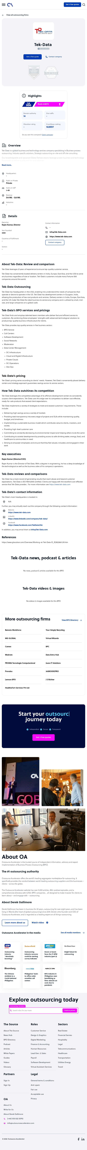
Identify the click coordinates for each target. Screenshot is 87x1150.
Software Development (40, 1063)
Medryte (8, 655)
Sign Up (7, 1085)
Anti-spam (35, 1085)
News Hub (8, 1035)
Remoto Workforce (13, 630)
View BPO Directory (70, 620)
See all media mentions (71, 933)
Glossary (7, 1067)
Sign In (7, 1081)
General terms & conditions (42, 1081)
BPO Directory (9, 1040)
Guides (7, 1058)
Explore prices (69, 1010)
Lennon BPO (10, 680)
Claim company (47, 135)
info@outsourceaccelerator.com (20, 1123)
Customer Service (38, 1031)
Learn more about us (15, 923)
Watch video (38, 923)
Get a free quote (32, 57)
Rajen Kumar (7, 225)
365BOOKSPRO (52, 671)
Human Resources (38, 1049)
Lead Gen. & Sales (38, 1053)
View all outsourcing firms (17, 15)
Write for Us (8, 1110)
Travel (60, 1067)
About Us (8, 1105)
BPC (47, 647)
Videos (6, 1063)
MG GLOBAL (10, 638)
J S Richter (50, 680)
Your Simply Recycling (55, 630)
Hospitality (62, 1040)
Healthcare (62, 1053)
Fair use (34, 1090)
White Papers (9, 1053)
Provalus (8, 671)
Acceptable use (37, 1094)
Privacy (34, 1099)
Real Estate (62, 1031)
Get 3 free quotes (72, 4)
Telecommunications (67, 1049)
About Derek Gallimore (13, 1114)
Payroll (33, 1058)
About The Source (11, 1031)
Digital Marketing (38, 1040)
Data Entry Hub (52, 655)
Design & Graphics (38, 1035)
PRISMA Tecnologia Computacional (20, 663)
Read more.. (7, 165)
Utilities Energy (64, 1063)
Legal (60, 1044)
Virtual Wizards (52, 638)
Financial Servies (65, 1035)
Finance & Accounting (40, 1044)
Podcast (7, 1044)
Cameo (8, 647)
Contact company (54, 242)
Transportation (64, 1058)
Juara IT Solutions (53, 663)
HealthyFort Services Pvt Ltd (17, 688)
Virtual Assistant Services (41, 1067)
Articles (7, 1049)
